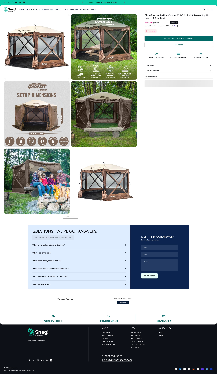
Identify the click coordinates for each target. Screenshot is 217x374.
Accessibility (135, 347)
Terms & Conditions (138, 344)
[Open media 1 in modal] (37, 47)
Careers (105, 338)
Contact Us (106, 332)
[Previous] (82, 2)
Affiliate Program (108, 335)
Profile (161, 335)
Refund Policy (136, 335)
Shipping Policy (136, 338)
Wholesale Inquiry (108, 344)
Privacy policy (14, 370)
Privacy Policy (136, 332)
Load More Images (70, 217)
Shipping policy (30, 370)
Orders (161, 332)
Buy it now (179, 45)
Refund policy (7, 370)
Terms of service (22, 370)
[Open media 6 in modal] (104, 181)
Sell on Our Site (107, 341)
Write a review (123, 302)
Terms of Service (137, 341)
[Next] (124, 2)
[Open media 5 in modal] (37, 181)
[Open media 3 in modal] (37, 114)
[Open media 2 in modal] (104, 47)
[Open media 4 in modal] (104, 114)
